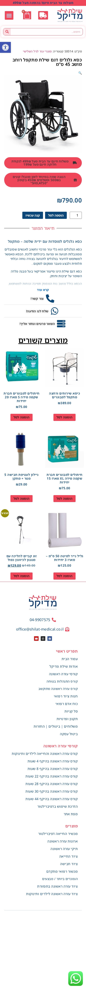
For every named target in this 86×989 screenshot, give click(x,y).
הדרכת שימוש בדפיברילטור (57, 806)
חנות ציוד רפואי (66, 696)
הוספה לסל (56, 215)
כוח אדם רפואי (67, 703)
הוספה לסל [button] (65, 417)
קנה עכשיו (32, 215)
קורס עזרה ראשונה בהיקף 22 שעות (51, 776)
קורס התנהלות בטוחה (62, 681)
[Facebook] (49, 638)
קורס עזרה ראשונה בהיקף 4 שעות (53, 761)
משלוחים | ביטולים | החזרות (56, 726)
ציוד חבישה (69, 864)
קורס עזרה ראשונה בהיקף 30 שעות (51, 791)
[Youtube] (36, 638)
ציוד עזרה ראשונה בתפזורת (57, 886)
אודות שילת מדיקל (63, 666)
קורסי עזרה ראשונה (63, 674)
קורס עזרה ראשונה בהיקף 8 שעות (53, 768)
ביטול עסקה (69, 734)
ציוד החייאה (68, 856)
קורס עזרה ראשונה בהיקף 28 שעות (51, 783)
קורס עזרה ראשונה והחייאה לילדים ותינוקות (45, 753)
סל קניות (71, 711)
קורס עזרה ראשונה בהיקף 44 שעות (51, 799)
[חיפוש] (7, 31)
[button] (5, 47)
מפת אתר (71, 814)
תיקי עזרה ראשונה (64, 848)
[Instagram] (43, 638)
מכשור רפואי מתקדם (62, 871)
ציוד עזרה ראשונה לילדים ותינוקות (52, 894)
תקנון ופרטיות (67, 718)
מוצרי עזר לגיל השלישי (37, 51)
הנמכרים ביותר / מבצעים (60, 879)
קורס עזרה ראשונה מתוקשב (58, 689)
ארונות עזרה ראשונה (62, 841)
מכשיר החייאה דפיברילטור (58, 833)
